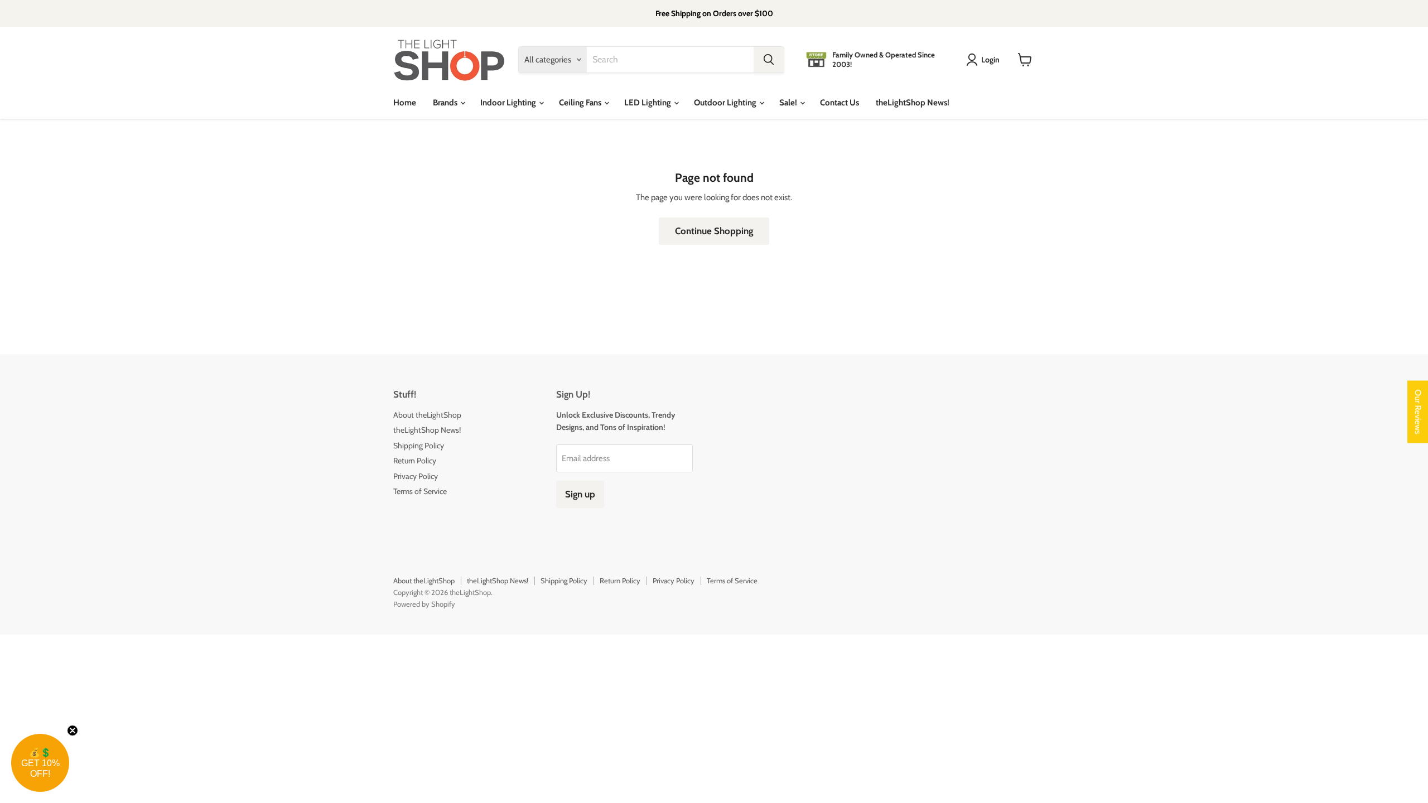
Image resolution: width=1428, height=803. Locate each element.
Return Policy (414, 461)
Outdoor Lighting (726, 103)
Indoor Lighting (509, 103)
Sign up (580, 494)
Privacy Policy (415, 476)
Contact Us (839, 103)
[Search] (769, 59)
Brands (446, 103)
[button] (40, 763)
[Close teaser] (72, 730)
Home (404, 103)
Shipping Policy (418, 446)
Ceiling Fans (581, 103)
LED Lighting (648, 103)
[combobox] (670, 59)
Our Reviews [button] (1418, 412)
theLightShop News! (912, 103)
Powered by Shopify (424, 603)
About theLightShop (427, 415)
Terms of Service (420, 491)
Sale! (789, 103)
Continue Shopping (714, 230)
